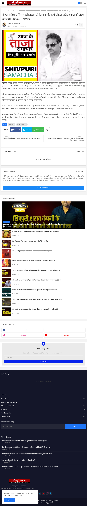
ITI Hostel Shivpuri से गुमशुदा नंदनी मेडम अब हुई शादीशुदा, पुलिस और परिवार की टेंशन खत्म (35, 231)
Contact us (43, 501)
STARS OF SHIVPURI (43, 406)
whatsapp (66, 330)
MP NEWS (43, 409)
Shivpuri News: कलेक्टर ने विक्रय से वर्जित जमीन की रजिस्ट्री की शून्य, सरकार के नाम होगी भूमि (36, 280)
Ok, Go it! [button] (9, 500)
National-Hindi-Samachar (43, 402)
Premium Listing (43, 413)
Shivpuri (11, 124)
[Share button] (47, 129)
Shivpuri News (12, 11)
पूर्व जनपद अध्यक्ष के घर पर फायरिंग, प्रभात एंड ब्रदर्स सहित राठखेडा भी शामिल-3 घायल (24, 441)
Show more (80, 151)
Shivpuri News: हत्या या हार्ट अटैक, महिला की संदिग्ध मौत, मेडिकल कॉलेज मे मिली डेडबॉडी (35, 309)
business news (43, 416)
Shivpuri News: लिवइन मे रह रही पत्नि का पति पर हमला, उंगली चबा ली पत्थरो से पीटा (33, 260)
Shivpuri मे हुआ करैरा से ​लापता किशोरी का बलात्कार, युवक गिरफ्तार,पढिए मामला (32, 251)
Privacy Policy (53, 501)
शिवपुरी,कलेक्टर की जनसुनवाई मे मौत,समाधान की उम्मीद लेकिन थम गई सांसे (30, 241)
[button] (80, 3)
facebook (24, 330)
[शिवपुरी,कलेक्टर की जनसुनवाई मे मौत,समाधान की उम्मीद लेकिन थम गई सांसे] (6, 244)
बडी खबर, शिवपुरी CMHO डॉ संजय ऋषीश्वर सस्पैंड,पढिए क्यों (18, 460)
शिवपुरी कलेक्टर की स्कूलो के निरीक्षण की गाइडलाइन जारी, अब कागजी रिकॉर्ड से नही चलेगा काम (26, 447)
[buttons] (40, 493)
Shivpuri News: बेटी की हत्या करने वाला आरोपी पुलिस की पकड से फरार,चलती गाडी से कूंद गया (36, 270)
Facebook (16, 130)
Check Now (17, 495)
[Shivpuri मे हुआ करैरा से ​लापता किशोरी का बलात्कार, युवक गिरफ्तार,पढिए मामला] (6, 253)
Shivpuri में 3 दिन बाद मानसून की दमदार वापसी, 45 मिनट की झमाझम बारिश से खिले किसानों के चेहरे (37, 299)
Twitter (28, 130)
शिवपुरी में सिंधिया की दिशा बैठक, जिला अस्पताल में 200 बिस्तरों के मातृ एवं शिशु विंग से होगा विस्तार (27, 454)
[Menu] (3, 3)
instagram (24, 335)
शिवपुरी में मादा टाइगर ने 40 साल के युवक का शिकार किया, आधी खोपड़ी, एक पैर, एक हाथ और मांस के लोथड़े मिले (30, 466)
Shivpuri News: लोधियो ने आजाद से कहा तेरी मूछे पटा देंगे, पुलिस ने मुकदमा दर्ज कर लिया (34, 289)
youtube (66, 335)
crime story (43, 399)
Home (4, 11)
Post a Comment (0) (43, 188)
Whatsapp (39, 130)
